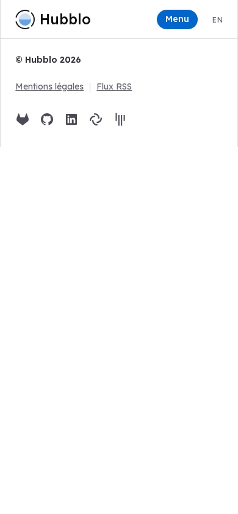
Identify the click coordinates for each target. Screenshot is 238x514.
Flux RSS (114, 86)
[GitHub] (47, 119)
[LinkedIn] (71, 119)
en (217, 19)
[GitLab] (22, 119)
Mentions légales (49, 86)
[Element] (96, 119)
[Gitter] (120, 119)
